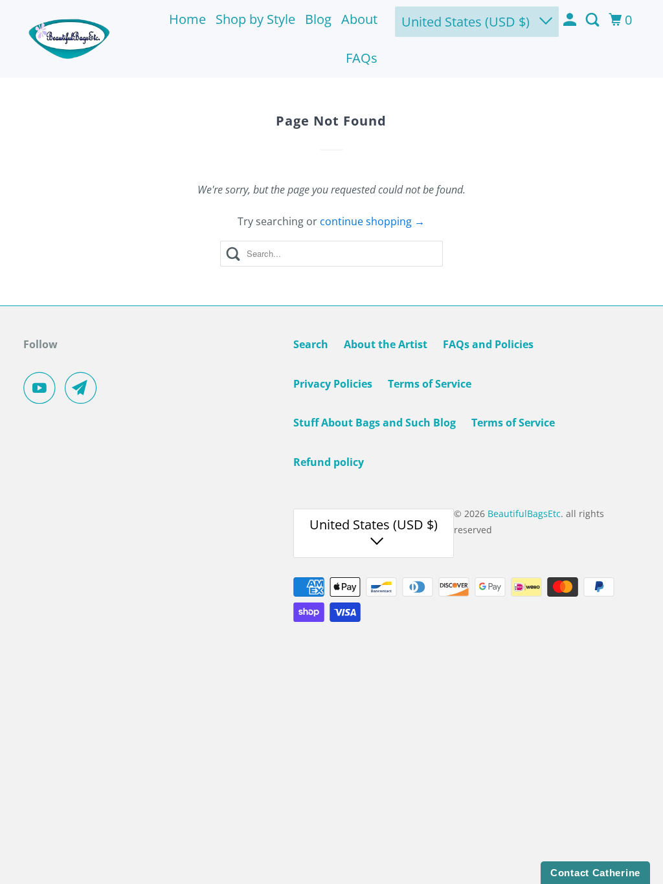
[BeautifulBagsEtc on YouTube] (42, 387)
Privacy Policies (332, 384)
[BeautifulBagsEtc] (69, 39)
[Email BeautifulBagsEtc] (84, 387)
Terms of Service (429, 384)
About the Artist (385, 344)
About (359, 19)
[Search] (593, 20)
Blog (318, 19)
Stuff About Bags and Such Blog (374, 422)
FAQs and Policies (488, 344)
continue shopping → (372, 221)
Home (187, 19)
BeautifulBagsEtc (524, 513)
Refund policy (328, 462)
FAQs (361, 58)
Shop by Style (255, 19)
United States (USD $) (467, 21)
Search (310, 344)
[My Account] (571, 20)
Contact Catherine (595, 872)
